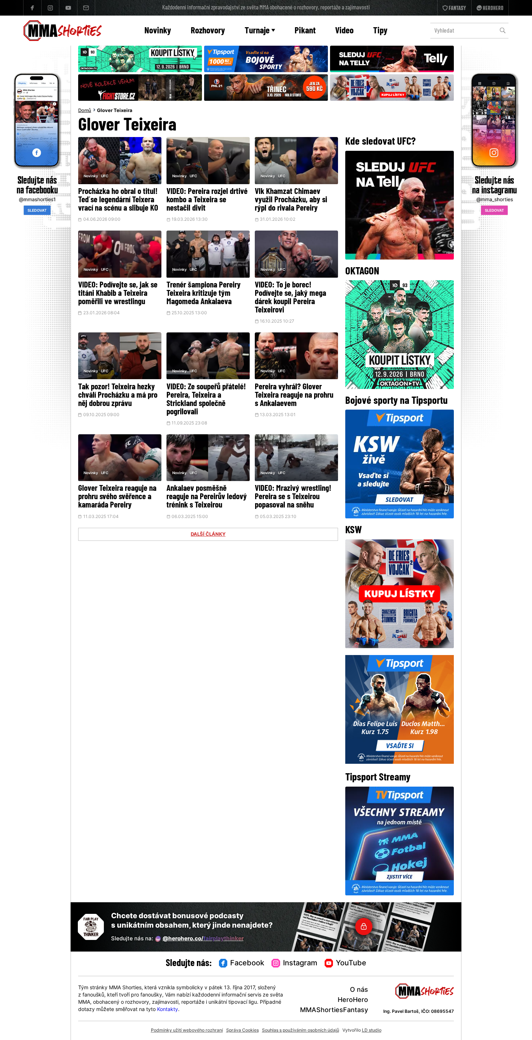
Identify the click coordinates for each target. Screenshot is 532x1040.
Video (344, 31)
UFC (104, 176)
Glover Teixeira (114, 111)
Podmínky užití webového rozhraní (187, 1030)
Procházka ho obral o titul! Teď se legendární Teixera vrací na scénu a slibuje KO (118, 200)
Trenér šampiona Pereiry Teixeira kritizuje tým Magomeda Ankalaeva (203, 293)
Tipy (380, 31)
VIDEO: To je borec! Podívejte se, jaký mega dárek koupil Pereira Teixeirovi (290, 298)
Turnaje (257, 31)
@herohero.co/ (203, 939)
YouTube (351, 963)
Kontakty (167, 1009)
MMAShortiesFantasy (334, 1010)
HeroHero (353, 1000)
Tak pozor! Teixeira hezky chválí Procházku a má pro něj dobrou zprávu (117, 395)
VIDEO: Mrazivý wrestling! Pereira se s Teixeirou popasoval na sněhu (293, 497)
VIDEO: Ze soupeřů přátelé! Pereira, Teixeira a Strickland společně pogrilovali (206, 400)
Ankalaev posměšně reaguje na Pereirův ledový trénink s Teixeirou (206, 497)
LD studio (371, 1030)
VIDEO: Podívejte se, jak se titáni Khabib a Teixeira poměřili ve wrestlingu (117, 293)
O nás (359, 990)
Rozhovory (208, 31)
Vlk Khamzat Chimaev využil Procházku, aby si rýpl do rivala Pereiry (291, 200)
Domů (84, 111)
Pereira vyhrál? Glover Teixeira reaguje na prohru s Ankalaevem (294, 395)
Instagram (300, 963)
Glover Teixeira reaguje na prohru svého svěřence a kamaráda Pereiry (117, 497)
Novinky (157, 31)
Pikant (305, 31)
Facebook (247, 963)
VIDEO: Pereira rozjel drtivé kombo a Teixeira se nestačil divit (207, 200)
